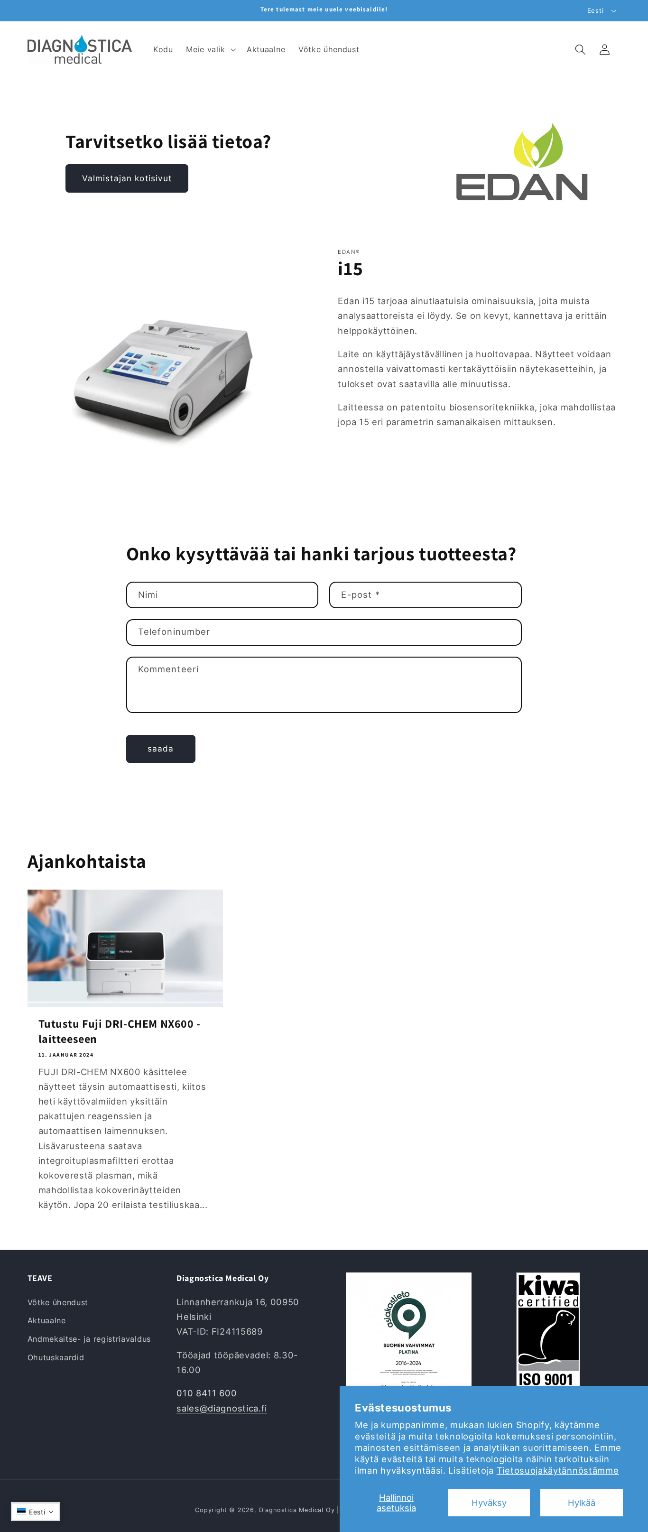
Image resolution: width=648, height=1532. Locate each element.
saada (161, 748)
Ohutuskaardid (56, 1357)
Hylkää (581, 1502)
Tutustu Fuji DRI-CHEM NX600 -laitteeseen (119, 1031)
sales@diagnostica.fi (221, 1408)
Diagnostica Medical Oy (297, 1509)
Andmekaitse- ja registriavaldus (89, 1339)
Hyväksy (489, 1502)
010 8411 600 (206, 1393)
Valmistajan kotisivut (127, 178)
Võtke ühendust (58, 1302)
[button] (209, 49)
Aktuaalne (47, 1321)
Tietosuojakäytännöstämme (558, 1470)
